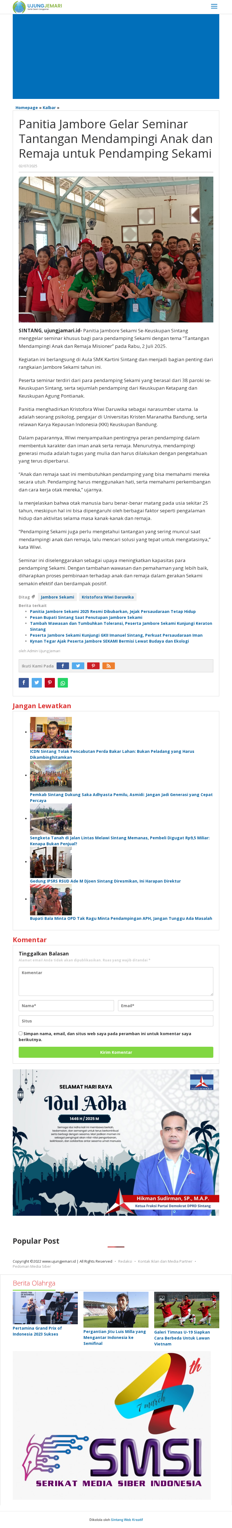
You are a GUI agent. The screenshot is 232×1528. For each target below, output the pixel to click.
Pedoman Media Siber (32, 1266)
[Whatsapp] (63, 683)
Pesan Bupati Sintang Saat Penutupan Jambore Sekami (86, 617)
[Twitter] (79, 666)
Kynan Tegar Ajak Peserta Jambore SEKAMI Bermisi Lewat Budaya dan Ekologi (109, 641)
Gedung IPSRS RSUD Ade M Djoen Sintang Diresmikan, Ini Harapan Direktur (105, 881)
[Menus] (214, 7)
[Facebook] (64, 666)
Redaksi (125, 1261)
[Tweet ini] (37, 683)
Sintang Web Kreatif (127, 1520)
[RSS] (110, 666)
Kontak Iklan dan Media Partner (165, 1261)
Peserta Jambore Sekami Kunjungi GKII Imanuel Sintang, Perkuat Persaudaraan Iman (116, 635)
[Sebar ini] (24, 683)
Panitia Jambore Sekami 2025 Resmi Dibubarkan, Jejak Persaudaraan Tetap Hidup (113, 611)
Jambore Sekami (57, 597)
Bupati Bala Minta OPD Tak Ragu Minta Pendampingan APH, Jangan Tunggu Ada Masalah (121, 918)
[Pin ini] (50, 683)
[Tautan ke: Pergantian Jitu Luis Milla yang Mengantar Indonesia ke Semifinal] (116, 1309)
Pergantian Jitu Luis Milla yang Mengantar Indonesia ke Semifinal (114, 1337)
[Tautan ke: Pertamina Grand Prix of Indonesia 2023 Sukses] (45, 1308)
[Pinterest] (94, 666)
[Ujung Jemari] (37, 6)
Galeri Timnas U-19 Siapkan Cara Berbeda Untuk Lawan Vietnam (182, 1338)
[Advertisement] (116, 56)
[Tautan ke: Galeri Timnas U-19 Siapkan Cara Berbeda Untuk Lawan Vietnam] (186, 1310)
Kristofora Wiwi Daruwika (108, 597)
